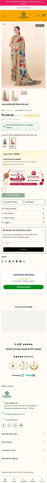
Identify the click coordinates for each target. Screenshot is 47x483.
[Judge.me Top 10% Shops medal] (34, 365)
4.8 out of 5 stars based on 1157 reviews (23, 349)
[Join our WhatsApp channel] (23, 3)
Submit (23, 249)
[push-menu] (3, 16)
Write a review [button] (23, 287)
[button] (4, 190)
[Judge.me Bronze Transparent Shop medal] (23, 365)
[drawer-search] (38, 16)
